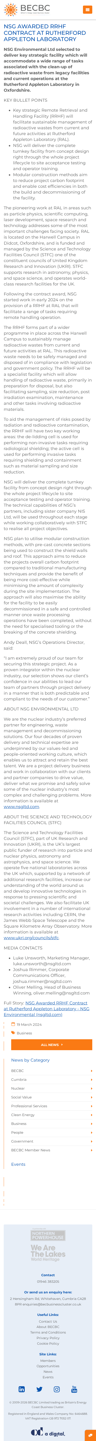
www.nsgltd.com (21, 806)
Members (48, 1361)
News (48, 1372)
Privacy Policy (48, 1338)
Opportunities (48, 1366)
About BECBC (48, 1327)
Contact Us (48, 1321)
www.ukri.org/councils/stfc (31, 937)
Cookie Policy (48, 1343)
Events (48, 1377)
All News (50, 1045)
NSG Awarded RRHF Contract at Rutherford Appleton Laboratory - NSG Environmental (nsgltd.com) (46, 1009)
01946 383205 (48, 1281)
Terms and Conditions (48, 1332)
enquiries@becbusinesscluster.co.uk (52, 1304)
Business (24, 1033)
